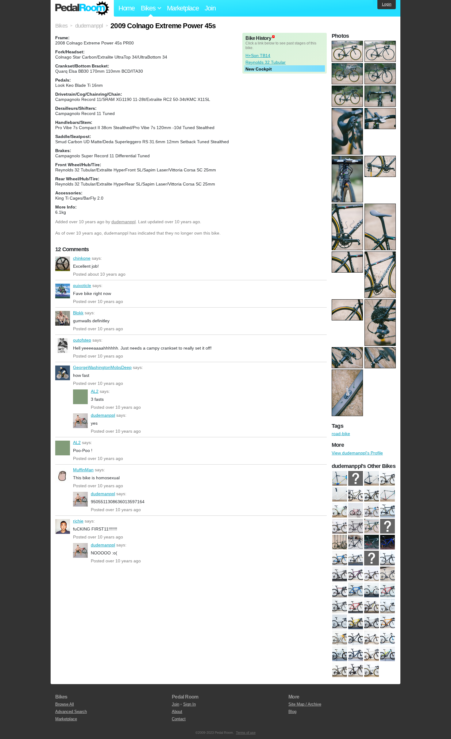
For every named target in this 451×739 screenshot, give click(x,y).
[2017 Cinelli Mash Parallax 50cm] (372, 590)
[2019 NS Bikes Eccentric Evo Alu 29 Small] (356, 637)
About (177, 711)
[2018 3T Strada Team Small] (340, 621)
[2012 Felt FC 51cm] (340, 542)
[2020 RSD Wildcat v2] (340, 653)
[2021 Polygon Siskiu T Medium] (387, 653)
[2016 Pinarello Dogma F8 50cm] (356, 590)
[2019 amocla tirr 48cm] (372, 621)
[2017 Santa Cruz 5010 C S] (372, 605)
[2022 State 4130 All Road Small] (356, 494)
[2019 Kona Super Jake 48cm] (340, 637)
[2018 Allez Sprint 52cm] (356, 621)
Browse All (64, 704)
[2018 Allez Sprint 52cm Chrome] (340, 494)
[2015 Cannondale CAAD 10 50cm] (356, 558)
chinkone (62, 263)
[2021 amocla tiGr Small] (372, 653)
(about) (273, 37)
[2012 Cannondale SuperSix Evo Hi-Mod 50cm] (387, 526)
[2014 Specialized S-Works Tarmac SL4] (387, 542)
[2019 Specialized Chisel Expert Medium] (372, 637)
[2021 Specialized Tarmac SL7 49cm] (340, 669)
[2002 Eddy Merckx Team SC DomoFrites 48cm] (372, 510)
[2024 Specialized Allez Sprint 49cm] (372, 669)
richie (62, 526)
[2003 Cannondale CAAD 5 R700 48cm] (387, 510)
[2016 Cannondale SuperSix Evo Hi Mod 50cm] (387, 478)
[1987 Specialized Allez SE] (356, 510)
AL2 (80, 396)
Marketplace (183, 8)
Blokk (62, 318)
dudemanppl (123, 221)
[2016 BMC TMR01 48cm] (340, 590)
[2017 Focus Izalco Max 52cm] (356, 605)
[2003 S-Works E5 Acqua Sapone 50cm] (340, 526)
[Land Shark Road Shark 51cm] (387, 494)
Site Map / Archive (304, 704)
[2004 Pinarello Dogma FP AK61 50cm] (372, 478)
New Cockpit (258, 69)
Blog (292, 711)
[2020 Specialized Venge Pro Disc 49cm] (356, 653)
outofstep (62, 345)
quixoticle (62, 291)
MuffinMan (62, 475)
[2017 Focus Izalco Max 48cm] (387, 590)
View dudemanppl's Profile (357, 452)
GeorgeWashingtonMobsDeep (62, 373)
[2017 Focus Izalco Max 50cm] (340, 605)
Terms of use (246, 732)
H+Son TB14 (257, 55)
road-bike (341, 433)
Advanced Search (71, 711)
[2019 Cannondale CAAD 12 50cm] (387, 621)
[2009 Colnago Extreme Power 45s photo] (348, 43)
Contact (179, 719)
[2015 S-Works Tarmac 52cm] (340, 574)
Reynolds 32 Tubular (265, 62)
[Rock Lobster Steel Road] (340, 510)
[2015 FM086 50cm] (372, 558)
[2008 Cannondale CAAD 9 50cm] (372, 526)
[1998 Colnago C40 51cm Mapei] (340, 478)
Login (386, 4)
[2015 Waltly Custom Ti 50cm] (387, 574)
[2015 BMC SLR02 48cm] (340, 558)
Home (126, 8)
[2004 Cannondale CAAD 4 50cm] (356, 526)
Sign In (189, 704)
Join (210, 8)
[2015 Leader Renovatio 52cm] (387, 558)
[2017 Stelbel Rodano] (387, 605)
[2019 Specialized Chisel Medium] (387, 637)
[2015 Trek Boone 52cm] (356, 574)
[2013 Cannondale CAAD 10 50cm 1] (356, 542)
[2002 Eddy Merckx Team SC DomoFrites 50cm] (356, 478)
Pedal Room (82, 8)
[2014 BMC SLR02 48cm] (372, 542)
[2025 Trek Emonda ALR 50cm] (372, 494)
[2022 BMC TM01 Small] (356, 669)
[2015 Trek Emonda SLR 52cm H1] (372, 574)
